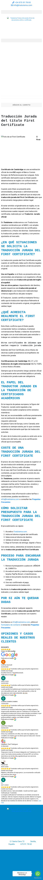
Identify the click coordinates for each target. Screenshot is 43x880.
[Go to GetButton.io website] (37, 877)
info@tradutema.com (10, 499)
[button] (21, 12)
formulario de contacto (10, 625)
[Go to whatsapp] (37, 873)
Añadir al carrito (22, 105)
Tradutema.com (20, 531)
